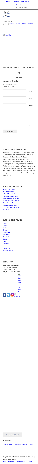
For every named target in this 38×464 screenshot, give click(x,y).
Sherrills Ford (7, 237)
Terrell (5, 241)
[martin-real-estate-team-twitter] (8, 296)
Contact (18, 5)
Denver (5, 230)
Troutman (6, 244)
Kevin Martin (7, 21)
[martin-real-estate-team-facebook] (4, 296)
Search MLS (15, 1)
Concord (5, 223)
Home (8, 1)
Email (30, 99)
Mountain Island (8, 250)
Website (31, 105)
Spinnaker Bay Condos (10, 205)
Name (30, 92)
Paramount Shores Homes (11, 201)
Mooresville (6, 234)
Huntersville (6, 232)
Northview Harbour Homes (11, 198)
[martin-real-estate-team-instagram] (12, 296)
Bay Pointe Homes (8, 192)
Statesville (6, 239)
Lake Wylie (6, 248)
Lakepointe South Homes (10, 196)
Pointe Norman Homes (10, 203)
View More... (7, 210)
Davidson (6, 228)
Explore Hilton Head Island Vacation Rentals (18, 444)
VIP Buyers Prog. (26, 1)
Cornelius (6, 225)
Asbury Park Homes (9, 189)
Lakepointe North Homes (10, 194)
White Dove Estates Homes (11, 207)
